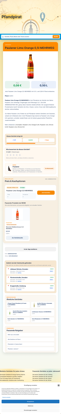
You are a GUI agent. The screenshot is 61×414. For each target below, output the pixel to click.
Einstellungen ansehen (30, 410)
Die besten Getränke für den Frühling (42, 374)
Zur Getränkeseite (17, 238)
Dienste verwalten (6, 397)
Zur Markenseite (49, 168)
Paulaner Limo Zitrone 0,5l (16, 127)
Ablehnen (30, 406)
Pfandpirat (12, 16)
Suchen (56, 36)
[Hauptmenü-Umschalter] (57, 16)
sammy (19, 272)
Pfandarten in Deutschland (15, 344)
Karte (51, 271)
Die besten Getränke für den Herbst (42, 378)
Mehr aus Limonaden (13, 334)
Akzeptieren (30, 401)
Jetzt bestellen (46, 192)
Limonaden (8, 44)
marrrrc (19, 289)
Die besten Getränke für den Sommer (42, 376)
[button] (58, 385)
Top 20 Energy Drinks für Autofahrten (10, 378)
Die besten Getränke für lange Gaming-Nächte (12, 374)
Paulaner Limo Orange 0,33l (31, 125)
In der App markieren (30, 249)
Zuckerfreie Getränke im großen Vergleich (11, 376)
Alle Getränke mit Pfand (14, 339)
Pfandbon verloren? (13, 349)
